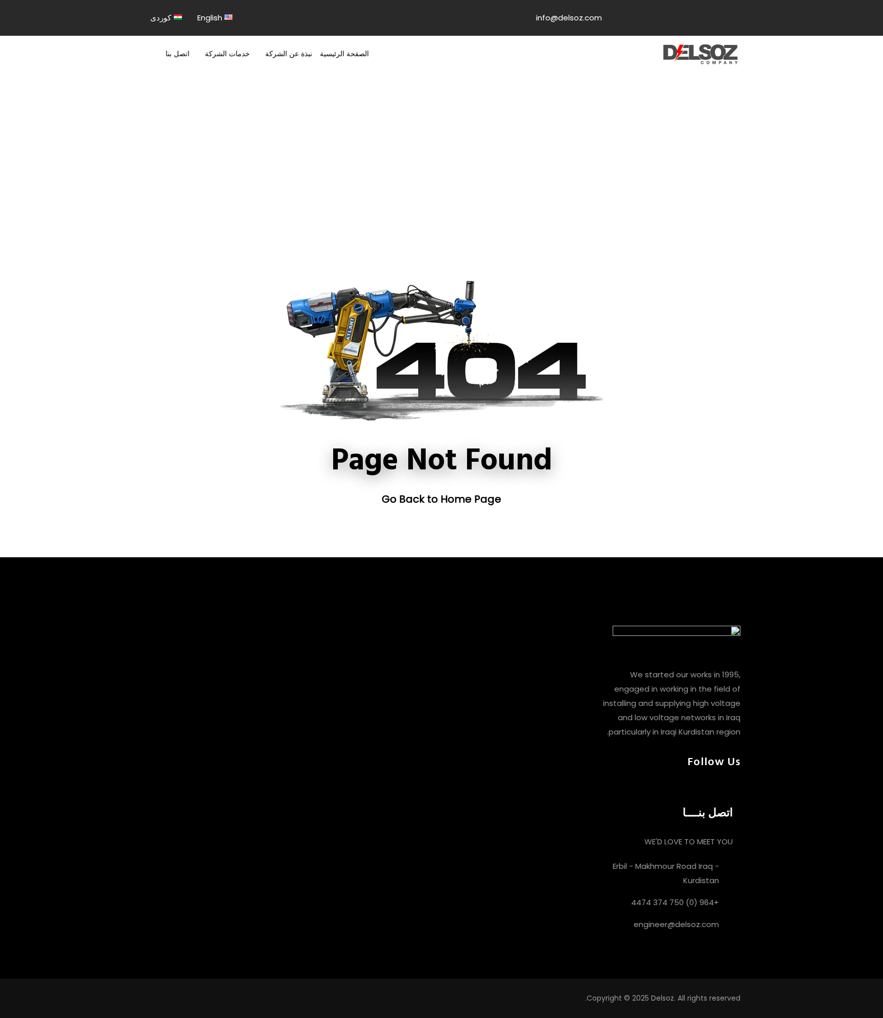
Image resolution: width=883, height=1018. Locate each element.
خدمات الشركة (227, 54)
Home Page (470, 499)
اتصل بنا (178, 54)
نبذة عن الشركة (288, 54)
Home (415, 171)
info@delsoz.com (569, 17)
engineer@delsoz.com (676, 924)
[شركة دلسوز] (700, 53)
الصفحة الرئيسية (344, 54)
